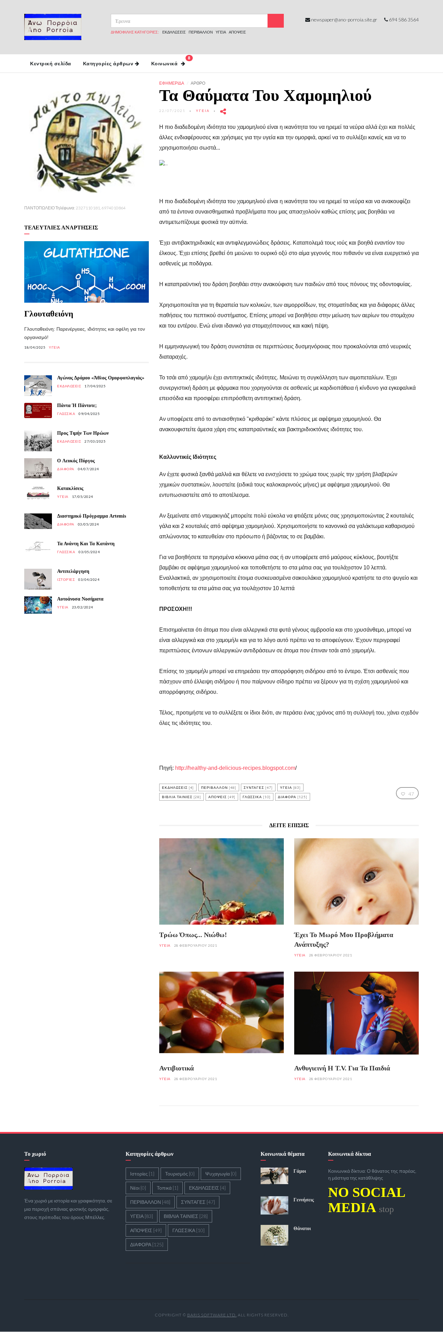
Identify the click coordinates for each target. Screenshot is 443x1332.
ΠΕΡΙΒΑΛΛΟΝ (201, 32)
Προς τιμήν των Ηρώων (83, 433)
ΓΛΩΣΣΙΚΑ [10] (257, 797)
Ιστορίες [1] (142, 1174)
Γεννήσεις (303, 1199)
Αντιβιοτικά (176, 1068)
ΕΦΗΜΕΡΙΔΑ (171, 83)
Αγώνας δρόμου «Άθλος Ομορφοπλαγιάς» (100, 377)
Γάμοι (299, 1171)
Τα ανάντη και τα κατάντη (86, 543)
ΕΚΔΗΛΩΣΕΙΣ (174, 32)
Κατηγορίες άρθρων (108, 63)
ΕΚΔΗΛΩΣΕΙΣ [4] (178, 787)
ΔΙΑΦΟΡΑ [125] (292, 797)
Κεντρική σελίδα (50, 63)
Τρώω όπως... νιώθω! (193, 934)
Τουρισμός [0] (180, 1174)
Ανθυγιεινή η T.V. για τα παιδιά (342, 1068)
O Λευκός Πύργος (76, 460)
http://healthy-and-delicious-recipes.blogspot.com (235, 768)
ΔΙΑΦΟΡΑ (65, 469)
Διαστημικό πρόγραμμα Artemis (91, 516)
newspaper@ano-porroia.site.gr (344, 19)
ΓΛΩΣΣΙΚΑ (66, 414)
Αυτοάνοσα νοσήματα (80, 599)
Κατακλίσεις (70, 488)
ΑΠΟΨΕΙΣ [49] (221, 797)
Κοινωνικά (171, 61)
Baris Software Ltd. (212, 1314)
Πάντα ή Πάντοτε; (77, 405)
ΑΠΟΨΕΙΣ (237, 32)
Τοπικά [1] (167, 1188)
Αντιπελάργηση (73, 571)
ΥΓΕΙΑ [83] (290, 787)
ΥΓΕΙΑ (221, 32)
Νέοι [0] (138, 1188)
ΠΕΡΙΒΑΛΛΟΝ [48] (218, 787)
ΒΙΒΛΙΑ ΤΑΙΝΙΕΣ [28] (181, 797)
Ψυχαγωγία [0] (220, 1174)
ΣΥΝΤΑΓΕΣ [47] (258, 787)
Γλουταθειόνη (48, 313)
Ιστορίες (66, 579)
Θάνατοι (302, 1228)
